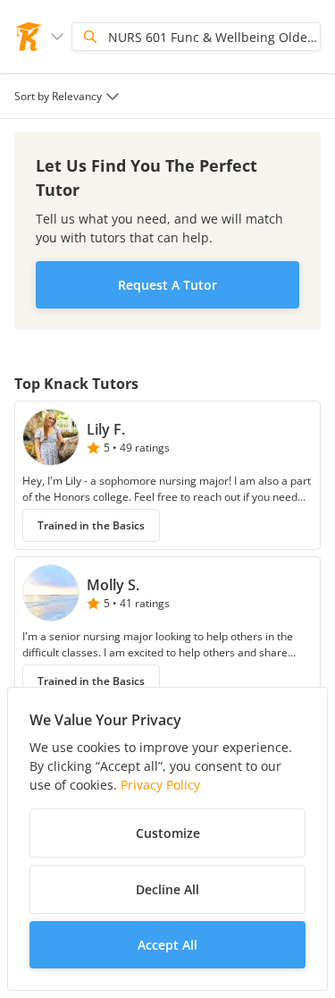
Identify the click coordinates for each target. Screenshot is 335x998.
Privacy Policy (160, 784)
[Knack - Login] (28, 36)
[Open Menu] (57, 36)
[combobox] (69, 96)
